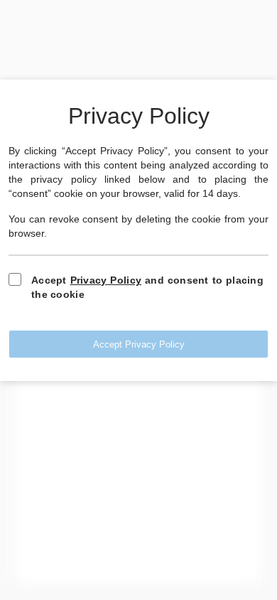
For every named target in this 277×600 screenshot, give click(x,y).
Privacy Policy (106, 280)
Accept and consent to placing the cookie (147, 287)
